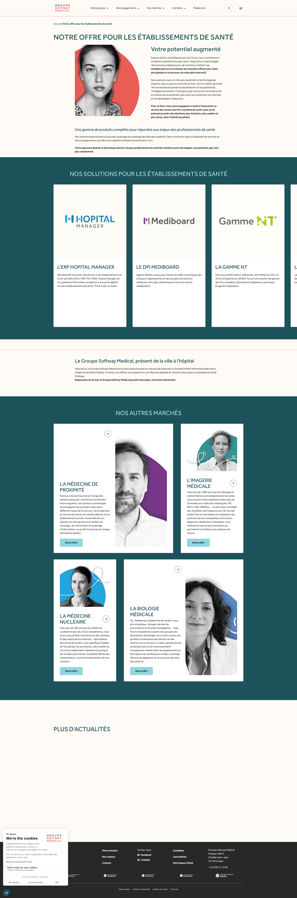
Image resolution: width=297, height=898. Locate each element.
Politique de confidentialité (141, 889)
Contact (106, 862)
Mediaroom (199, 8)
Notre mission (110, 850)
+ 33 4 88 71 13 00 (218, 867)
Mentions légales (124, 889)
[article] (112, 778)
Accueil (57, 23)
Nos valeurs (108, 856)
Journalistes (180, 856)
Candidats (178, 850)
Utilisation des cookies (160, 889)
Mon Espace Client (183, 862)
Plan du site (174, 889)
